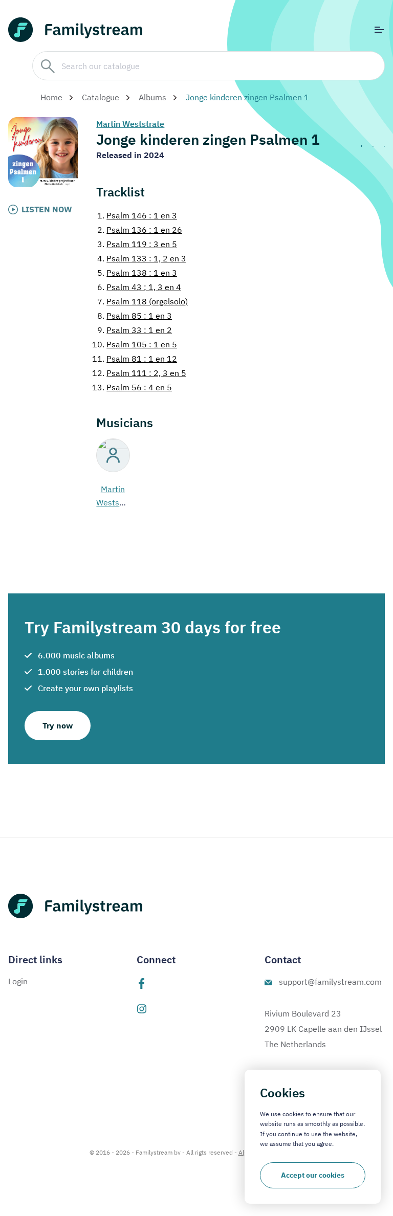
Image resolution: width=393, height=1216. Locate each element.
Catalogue (100, 97)
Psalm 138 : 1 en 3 (137, 273)
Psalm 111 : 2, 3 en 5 (139, 373)
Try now (57, 725)
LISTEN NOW (46, 209)
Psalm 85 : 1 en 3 (134, 316)
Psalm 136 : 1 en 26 (139, 230)
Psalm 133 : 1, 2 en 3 (141, 258)
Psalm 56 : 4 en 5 (132, 387)
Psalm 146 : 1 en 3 (137, 215)
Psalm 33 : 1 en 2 (134, 330)
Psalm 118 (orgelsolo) (142, 301)
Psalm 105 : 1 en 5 (134, 344)
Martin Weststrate (130, 124)
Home (51, 97)
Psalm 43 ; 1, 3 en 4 (139, 287)
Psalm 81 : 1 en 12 (134, 358)
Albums (152, 97)
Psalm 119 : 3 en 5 (137, 244)
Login (18, 981)
